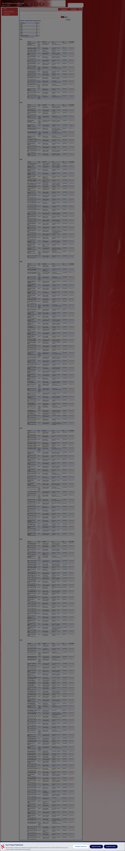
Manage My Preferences (81, 846)
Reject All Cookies (96, 846)
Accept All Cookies (110, 846)
